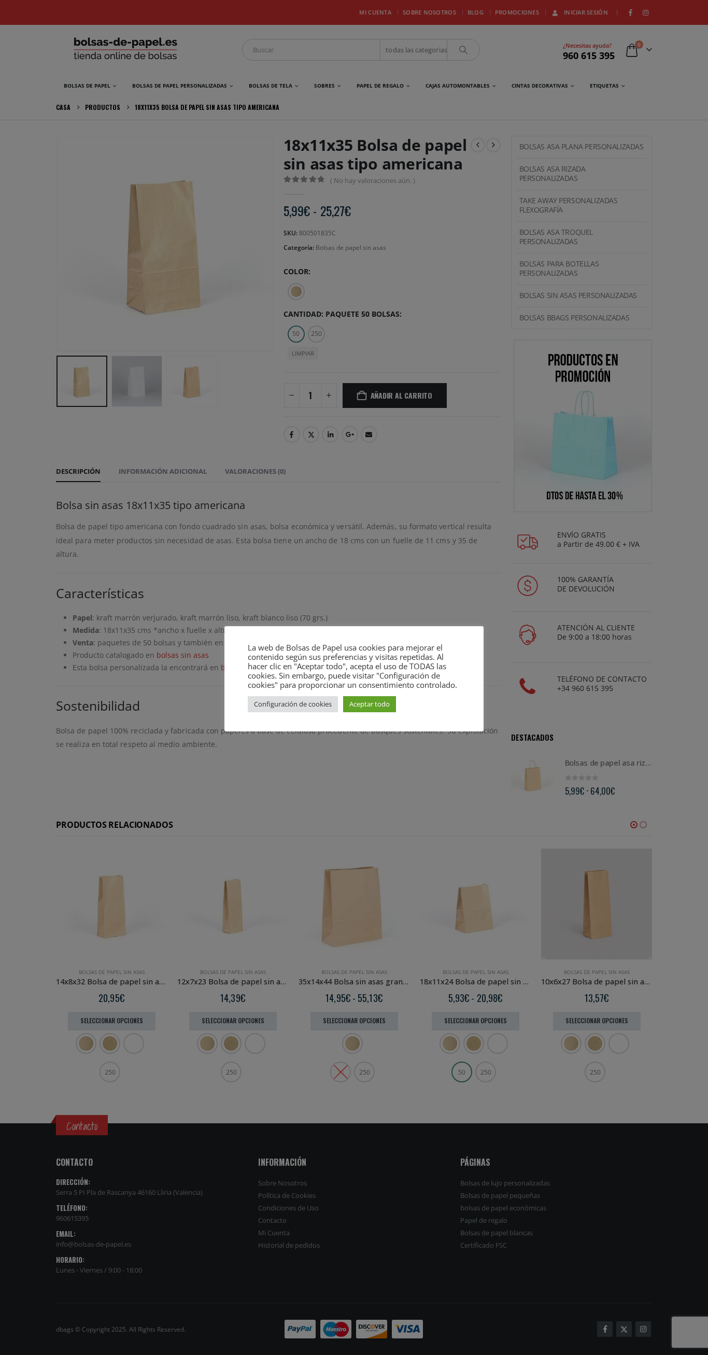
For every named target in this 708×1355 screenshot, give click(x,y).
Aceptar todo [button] (369, 704)
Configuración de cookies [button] (293, 704)
